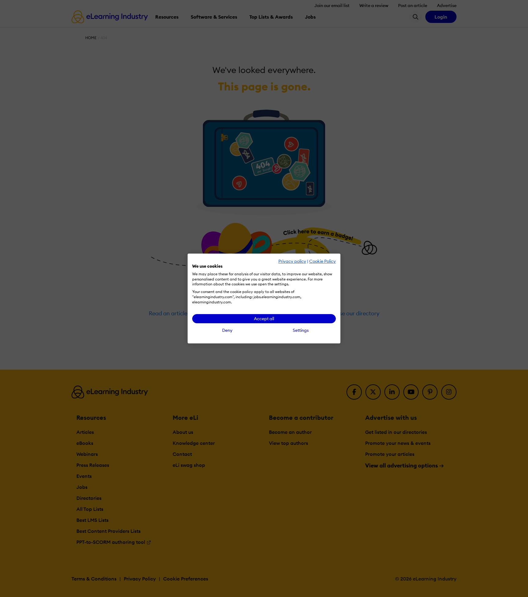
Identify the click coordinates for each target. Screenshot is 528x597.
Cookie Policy (322, 261)
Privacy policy (292, 261)
